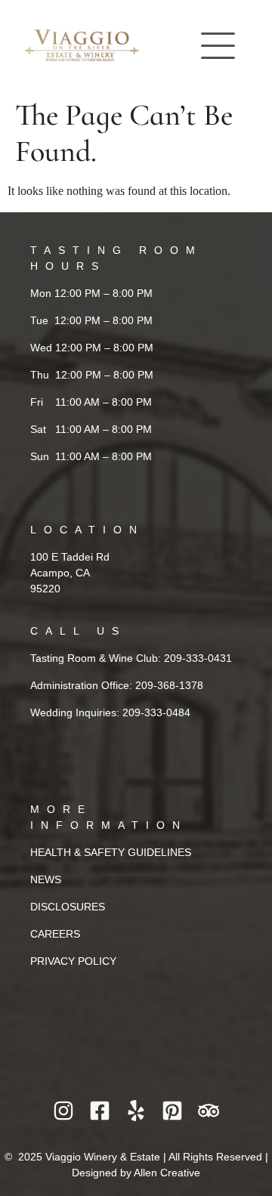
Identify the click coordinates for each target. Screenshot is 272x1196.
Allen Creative (167, 1173)
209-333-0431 (198, 658)
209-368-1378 (169, 685)
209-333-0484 (156, 712)
